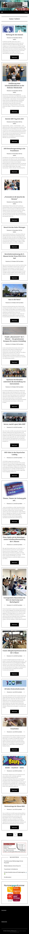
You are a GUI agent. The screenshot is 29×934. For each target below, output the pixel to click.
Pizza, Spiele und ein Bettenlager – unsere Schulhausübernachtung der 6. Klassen (14, 539)
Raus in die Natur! (14, 299)
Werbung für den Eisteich (14, 35)
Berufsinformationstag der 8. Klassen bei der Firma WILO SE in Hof (14, 256)
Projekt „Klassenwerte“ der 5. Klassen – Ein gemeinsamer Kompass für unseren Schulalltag (14, 339)
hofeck (14, 39)
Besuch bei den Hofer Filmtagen (14, 227)
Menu (26, 12)
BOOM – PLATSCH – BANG (14, 768)
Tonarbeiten (14, 729)
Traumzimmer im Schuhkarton (11, 869)
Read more (14, 57)
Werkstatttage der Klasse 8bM (14, 806)
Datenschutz (4, 921)
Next (20, 834)
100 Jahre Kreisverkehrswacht (14, 689)
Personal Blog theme (14, 932)
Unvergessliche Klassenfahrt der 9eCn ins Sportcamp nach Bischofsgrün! (14, 600)
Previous (10, 834)
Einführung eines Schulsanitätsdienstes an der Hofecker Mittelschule (14, 86)
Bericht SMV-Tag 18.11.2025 (14, 119)
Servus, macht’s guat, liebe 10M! (14, 424)
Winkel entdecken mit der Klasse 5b (12, 865)
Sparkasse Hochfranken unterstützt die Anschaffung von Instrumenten (14, 382)
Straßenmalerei (7, 877)
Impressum (3, 910)
